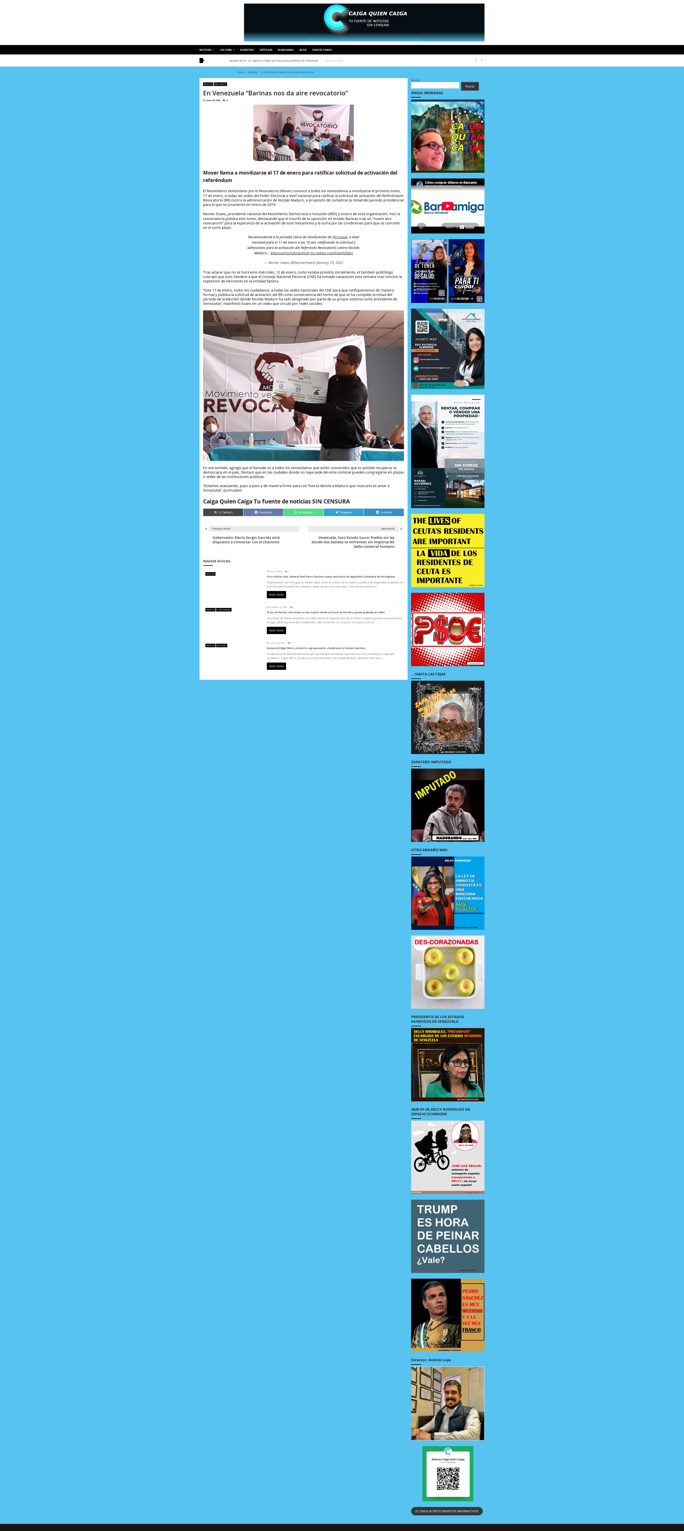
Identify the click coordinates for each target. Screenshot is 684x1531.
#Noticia (208, 84)
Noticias (205, 49)
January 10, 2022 (330, 262)
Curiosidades (224, 609)
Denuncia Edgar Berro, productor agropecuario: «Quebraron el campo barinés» (316, 648)
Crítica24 (266, 49)
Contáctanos (322, 49)
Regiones (221, 645)
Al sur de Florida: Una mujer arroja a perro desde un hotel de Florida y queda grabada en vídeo (326, 612)
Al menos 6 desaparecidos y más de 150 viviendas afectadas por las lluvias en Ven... (280, 60)
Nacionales (220, 84)
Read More (276, 594)
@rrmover (340, 237)
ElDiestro (247, 49)
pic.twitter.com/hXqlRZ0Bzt (331, 253)
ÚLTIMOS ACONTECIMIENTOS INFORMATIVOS (446, 1511)
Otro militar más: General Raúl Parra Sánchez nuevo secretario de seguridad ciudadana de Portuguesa (331, 576)
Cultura (226, 49)
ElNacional (286, 49)
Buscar (415, 80)
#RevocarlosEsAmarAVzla (290, 253)
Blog (303, 49)
